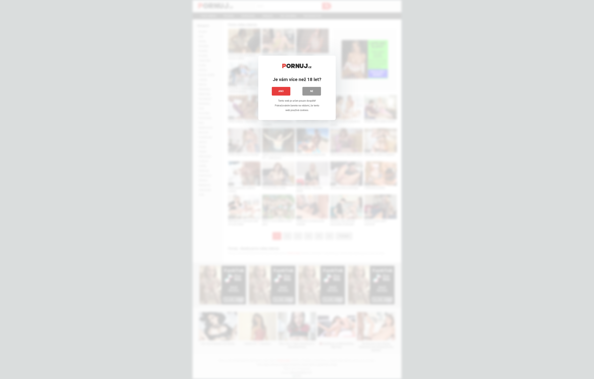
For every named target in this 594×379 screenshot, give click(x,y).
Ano (281, 91)
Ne (311, 91)
